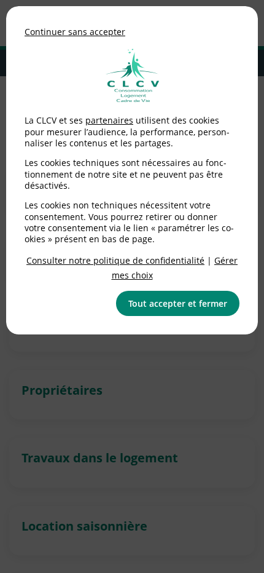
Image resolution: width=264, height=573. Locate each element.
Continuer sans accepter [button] (75, 32)
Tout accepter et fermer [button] (177, 303)
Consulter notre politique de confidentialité (115, 260)
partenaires (109, 120)
